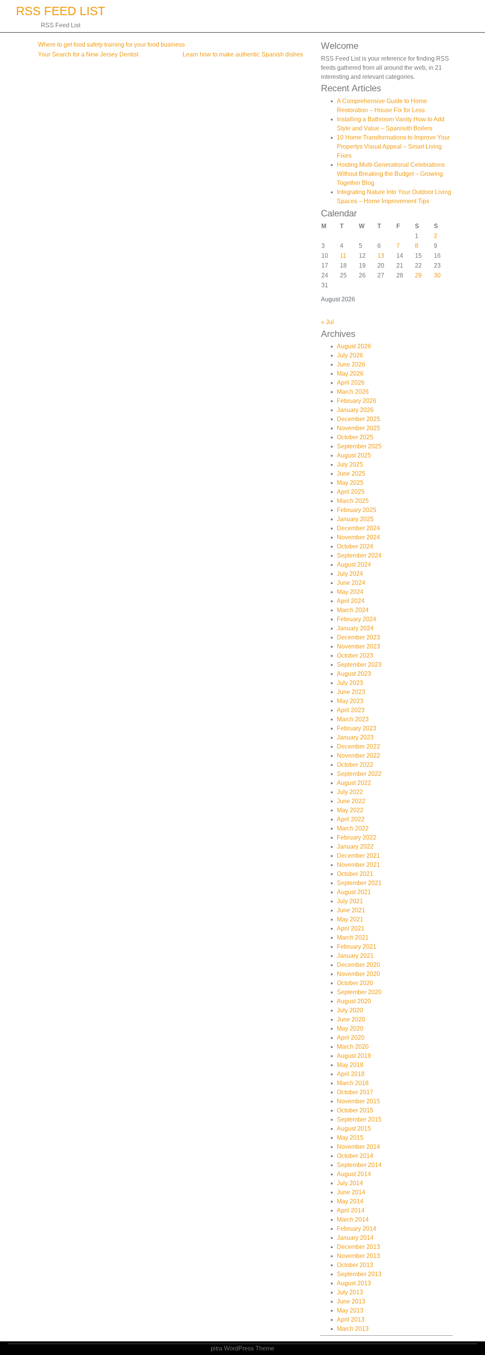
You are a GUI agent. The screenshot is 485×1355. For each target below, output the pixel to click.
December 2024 (358, 528)
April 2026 (351, 382)
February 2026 (356, 401)
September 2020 (359, 992)
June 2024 (351, 583)
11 (343, 255)
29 (418, 275)
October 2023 (355, 655)
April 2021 (351, 928)
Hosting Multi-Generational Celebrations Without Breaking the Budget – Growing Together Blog (391, 173)
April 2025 (351, 492)
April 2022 (351, 819)
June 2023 (351, 692)
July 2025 (350, 464)
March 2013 (353, 1328)
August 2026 (354, 346)
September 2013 (359, 1274)
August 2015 (354, 1128)
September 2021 (359, 883)
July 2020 (350, 1010)
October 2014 (355, 1156)
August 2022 (354, 783)
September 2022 (359, 774)
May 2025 (350, 482)
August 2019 (354, 1056)
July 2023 (350, 683)
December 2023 (358, 637)
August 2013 (354, 1283)
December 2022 (358, 746)
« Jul (327, 322)
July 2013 (350, 1292)
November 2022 (358, 755)
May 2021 (350, 919)
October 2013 (355, 1265)
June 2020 (351, 1019)
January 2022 (355, 846)
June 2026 (351, 364)
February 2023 (356, 728)
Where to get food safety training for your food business (111, 44)
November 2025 (358, 428)
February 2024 (356, 619)
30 (437, 275)
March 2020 (353, 1046)
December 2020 (358, 965)
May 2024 (350, 592)
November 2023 (358, 646)
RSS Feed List (60, 11)
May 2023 (350, 701)
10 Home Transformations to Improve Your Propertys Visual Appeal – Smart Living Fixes (393, 146)
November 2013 (358, 1256)
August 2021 (354, 892)
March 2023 (353, 719)
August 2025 (354, 455)
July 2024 (350, 573)
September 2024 (359, 555)
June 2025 (351, 473)
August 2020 (354, 1001)
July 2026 (350, 355)
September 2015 (359, 1119)
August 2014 (354, 1174)
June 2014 (351, 1192)
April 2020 (351, 1037)
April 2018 (351, 1074)
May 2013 (350, 1310)
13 (380, 255)
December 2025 (358, 419)
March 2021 (353, 937)
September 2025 (359, 446)
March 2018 (353, 1083)
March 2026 (353, 391)
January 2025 (355, 519)
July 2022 (350, 792)
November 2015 (358, 1101)
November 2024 (358, 537)
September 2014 (359, 1165)
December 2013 (358, 1247)
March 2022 (353, 828)
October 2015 (355, 1110)
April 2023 (351, 710)
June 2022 (351, 801)
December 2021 (358, 855)
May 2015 (350, 1137)
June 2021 (351, 910)
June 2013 (351, 1301)
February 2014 (356, 1228)
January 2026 (355, 410)
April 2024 (351, 601)
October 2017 (355, 1092)
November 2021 (358, 865)
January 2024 (355, 628)
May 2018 (350, 1065)
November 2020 (358, 974)
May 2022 (350, 810)
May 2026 (350, 373)
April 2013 (351, 1319)
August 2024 (354, 564)
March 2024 (353, 610)
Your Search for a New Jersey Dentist (88, 54)
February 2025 (356, 510)
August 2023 (354, 673)
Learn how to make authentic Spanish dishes (243, 54)
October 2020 (355, 983)
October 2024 (355, 546)
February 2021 (356, 946)
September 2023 (359, 664)
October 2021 (355, 874)
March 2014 (353, 1219)
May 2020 (350, 1028)
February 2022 (356, 837)
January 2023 (355, 737)
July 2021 (350, 901)
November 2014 (358, 1147)
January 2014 (355, 1237)
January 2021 (355, 955)
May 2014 (350, 1201)
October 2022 (355, 764)
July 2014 (350, 1183)
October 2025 (355, 437)
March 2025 (353, 501)
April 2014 (351, 1210)
